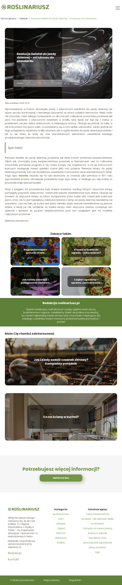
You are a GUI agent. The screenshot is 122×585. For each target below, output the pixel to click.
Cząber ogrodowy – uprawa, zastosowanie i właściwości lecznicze (86, 281)
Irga (97, 552)
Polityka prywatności (22, 580)
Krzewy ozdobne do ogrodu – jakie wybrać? (86, 251)
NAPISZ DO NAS (61, 478)
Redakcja (15, 553)
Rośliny (61, 542)
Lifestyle (23, 18)
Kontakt (13, 559)
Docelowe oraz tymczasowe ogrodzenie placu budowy (97, 542)
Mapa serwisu (52, 580)
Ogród (61, 528)
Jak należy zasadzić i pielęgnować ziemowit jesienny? (35, 281)
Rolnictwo (61, 538)
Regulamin (75, 580)
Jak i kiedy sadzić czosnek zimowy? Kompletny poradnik (61, 362)
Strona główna (9, 18)
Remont (60, 533)
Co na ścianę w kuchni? (61, 417)
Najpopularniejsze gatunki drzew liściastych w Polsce (35, 251)
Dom (61, 519)
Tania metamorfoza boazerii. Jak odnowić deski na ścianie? (97, 518)
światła (23, 175)
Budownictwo (61, 514)
